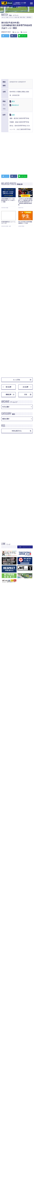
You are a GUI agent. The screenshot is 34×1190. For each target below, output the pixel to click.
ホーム (3, 17)
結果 (13, 115)
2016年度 (24, 32)
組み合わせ (15, 105)
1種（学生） (23, 17)
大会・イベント (9, 17)
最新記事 (8, 394)
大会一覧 (17, 17)
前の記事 (8, 387)
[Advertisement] (17, 58)
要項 (13, 101)
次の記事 (25, 387)
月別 (25, 394)
